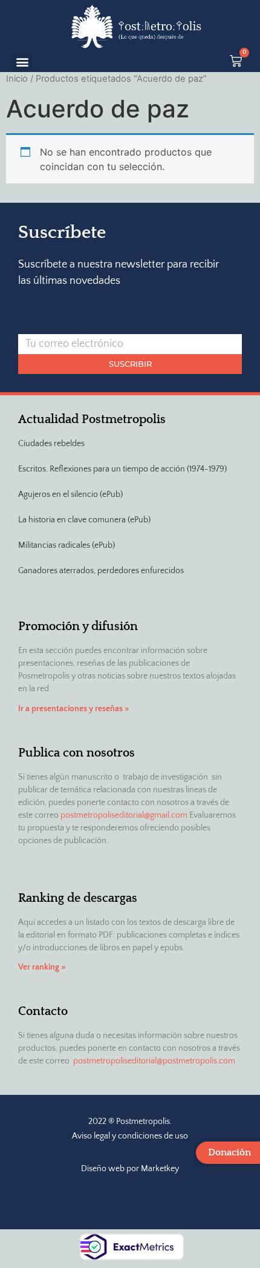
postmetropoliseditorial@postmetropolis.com (154, 1061)
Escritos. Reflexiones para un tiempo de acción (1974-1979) (122, 469)
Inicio (17, 78)
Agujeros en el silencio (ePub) (70, 494)
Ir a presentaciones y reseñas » (73, 709)
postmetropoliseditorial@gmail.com (123, 815)
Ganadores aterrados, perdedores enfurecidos (101, 571)
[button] (22, 62)
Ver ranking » (41, 967)
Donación (229, 1152)
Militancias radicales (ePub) (66, 545)
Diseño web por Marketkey (130, 1169)
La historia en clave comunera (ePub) (84, 520)
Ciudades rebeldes (51, 443)
